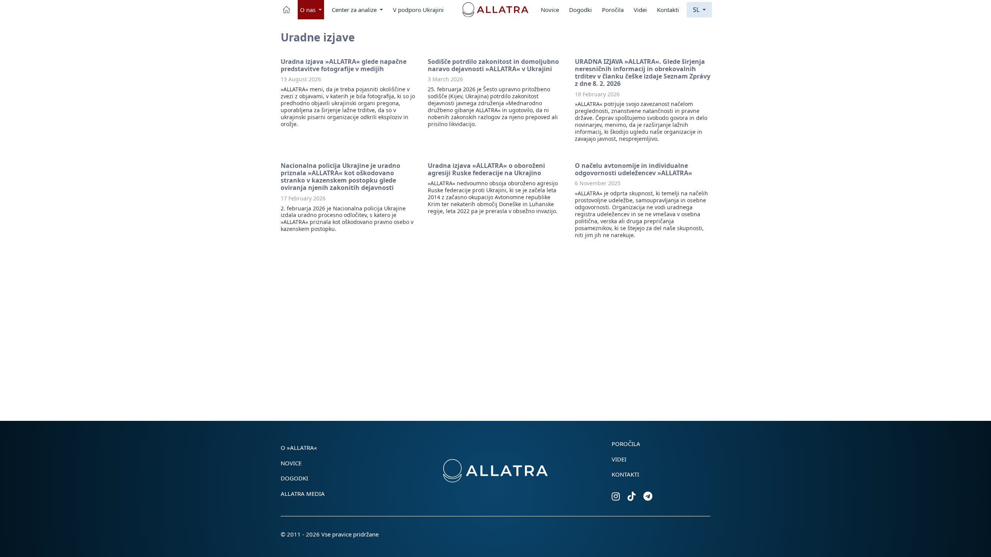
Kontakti (668, 10)
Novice (550, 10)
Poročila (613, 10)
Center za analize (355, 10)
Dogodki (580, 10)
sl (697, 9)
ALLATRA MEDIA (303, 493)
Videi (640, 10)
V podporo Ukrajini (418, 10)
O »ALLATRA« (299, 447)
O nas (308, 10)
